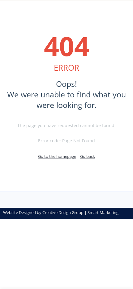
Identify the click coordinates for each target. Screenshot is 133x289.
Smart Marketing (103, 212)
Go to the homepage (57, 156)
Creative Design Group (63, 212)
